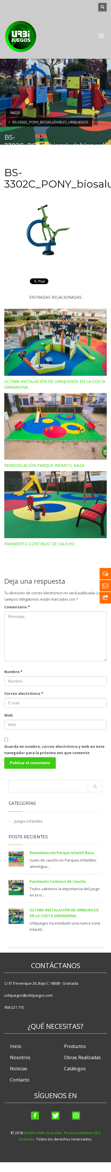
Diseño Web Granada (42, 1132)
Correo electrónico (23, 693)
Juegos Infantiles (28, 821)
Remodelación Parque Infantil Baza (44, 465)
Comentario (17, 606)
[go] (95, 786)
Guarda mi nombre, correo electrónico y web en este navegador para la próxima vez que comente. (54, 749)
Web (8, 715)
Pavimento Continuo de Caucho (39, 543)
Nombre (13, 671)
